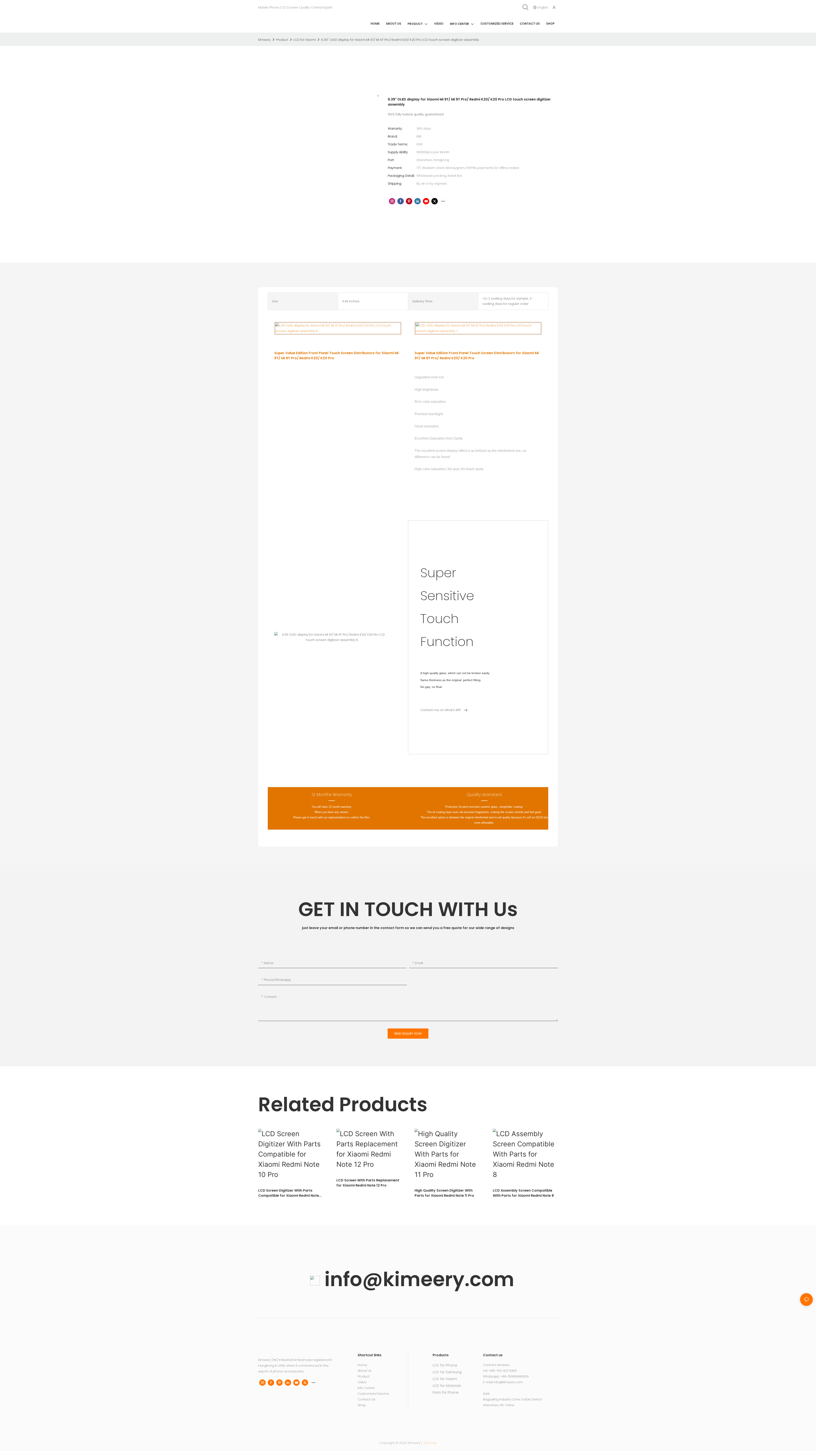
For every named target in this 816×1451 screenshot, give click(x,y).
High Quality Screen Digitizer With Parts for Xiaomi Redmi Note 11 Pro (444, 1193)
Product (282, 39)
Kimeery (264, 39)
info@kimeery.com (417, 1279)
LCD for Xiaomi (304, 39)
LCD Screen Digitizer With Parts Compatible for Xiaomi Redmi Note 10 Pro (288, 1193)
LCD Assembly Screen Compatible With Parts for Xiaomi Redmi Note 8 (523, 1193)
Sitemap (430, 1443)
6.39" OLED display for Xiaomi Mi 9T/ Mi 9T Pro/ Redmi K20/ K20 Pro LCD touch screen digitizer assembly (400, 39)
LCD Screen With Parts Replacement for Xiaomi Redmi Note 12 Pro (367, 1183)
